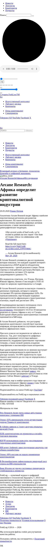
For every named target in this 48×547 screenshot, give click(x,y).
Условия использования (32, 520)
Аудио (8, 504)
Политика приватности (10, 520)
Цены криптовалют (14, 111)
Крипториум (11, 8)
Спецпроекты (11, 113)
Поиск (3, 15)
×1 (2, 82)
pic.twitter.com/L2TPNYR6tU (18, 249)
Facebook (25, 118)
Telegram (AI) (6, 118)
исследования (6, 310)
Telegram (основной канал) (12, 399)
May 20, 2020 (11, 255)
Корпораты (10, 106)
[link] (7, 125)
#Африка (19, 178)
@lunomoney (11, 239)
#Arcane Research (7, 178)
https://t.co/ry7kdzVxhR (15, 246)
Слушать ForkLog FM (10, 94)
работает (25, 376)
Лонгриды (10, 6)
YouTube (16, 118)
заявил (33, 371)
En (1, 97)
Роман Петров (16, 211)
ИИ (7, 511)
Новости (9, 3)
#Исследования (31, 178)
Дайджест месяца (13, 104)
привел (30, 383)
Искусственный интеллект (17, 101)
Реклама (7, 523)
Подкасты (9, 10)
